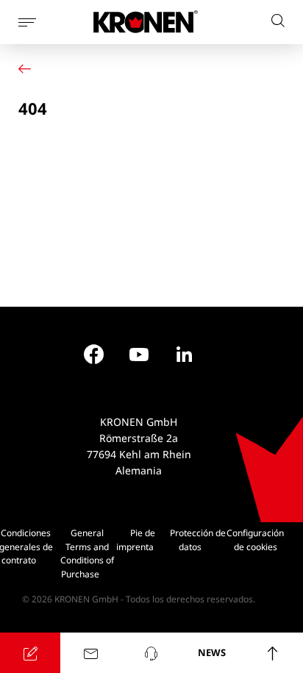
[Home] (28, 69)
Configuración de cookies (255, 540)
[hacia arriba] (273, 653)
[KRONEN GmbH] (145, 21)
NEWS (212, 652)
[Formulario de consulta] (30, 653)
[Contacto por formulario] (90, 653)
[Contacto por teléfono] (151, 653)
